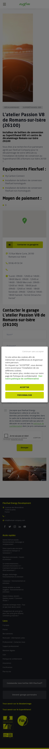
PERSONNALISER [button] (24, 395)
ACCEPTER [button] (24, 387)
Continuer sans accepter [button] (33, 351)
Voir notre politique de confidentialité (23, 377)
